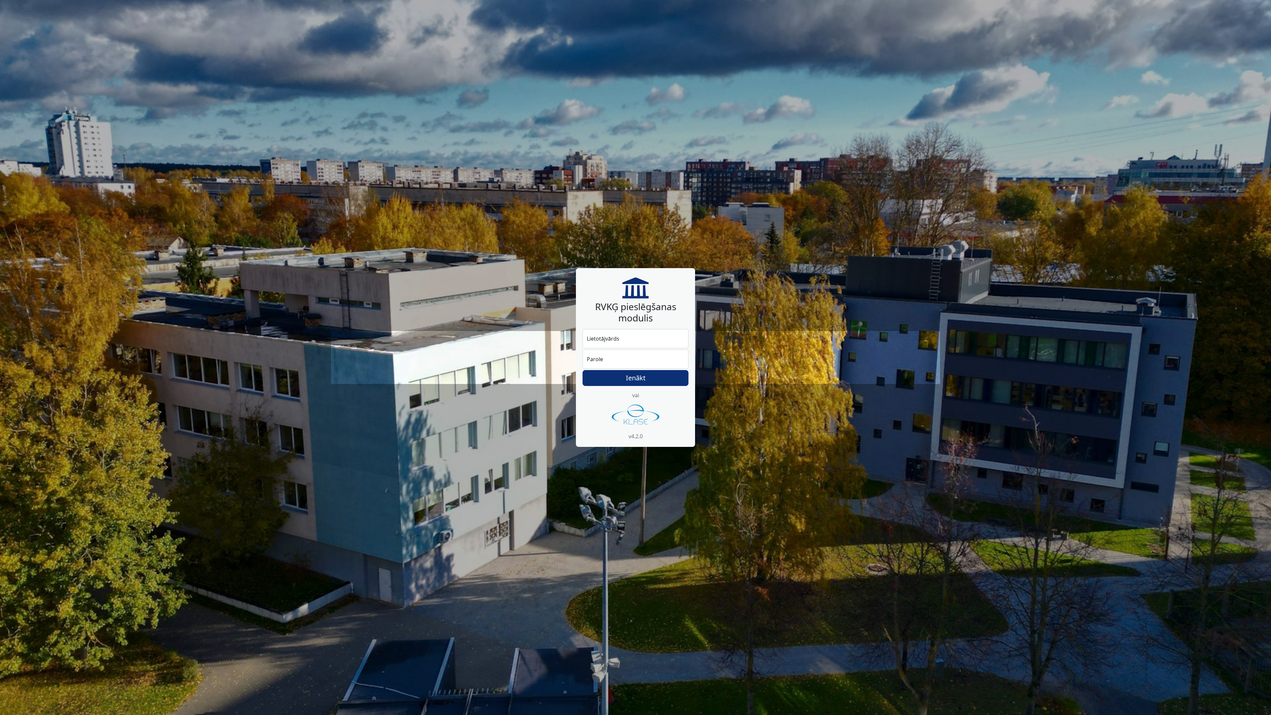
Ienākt (635, 377)
